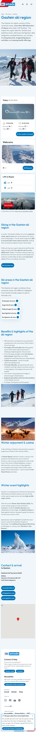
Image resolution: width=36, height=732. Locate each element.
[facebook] (10, 700)
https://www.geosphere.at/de (24, 211)
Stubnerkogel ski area (9, 309)
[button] (35, 84)
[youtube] (15, 700)
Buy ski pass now (7, 265)
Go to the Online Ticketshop (13, 728)
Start (2, 14)
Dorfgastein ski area (9, 317)
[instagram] (5, 700)
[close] (32, 716)
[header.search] (23, 4)
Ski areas (8, 14)
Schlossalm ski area (8, 301)
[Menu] (31, 4)
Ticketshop (9, 200)
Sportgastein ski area (9, 313)
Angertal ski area (8, 305)
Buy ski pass (8, 205)
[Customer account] (27, 4)
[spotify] (19, 700)
